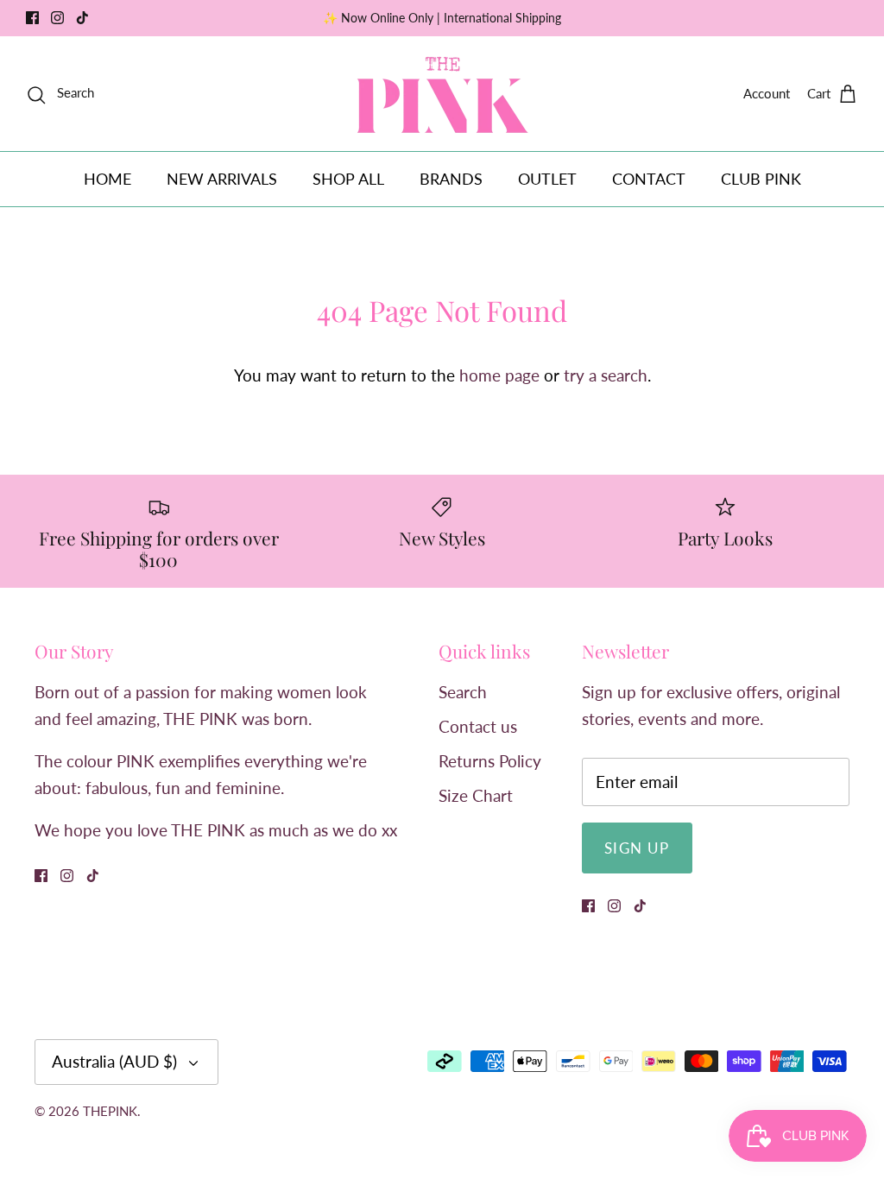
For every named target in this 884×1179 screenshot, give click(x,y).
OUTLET (547, 178)
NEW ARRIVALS (222, 178)
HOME (107, 178)
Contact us (478, 726)
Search (463, 692)
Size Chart (476, 795)
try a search (605, 375)
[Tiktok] (82, 17)
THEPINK (110, 1111)
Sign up (637, 848)
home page (499, 375)
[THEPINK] (442, 94)
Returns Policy (490, 761)
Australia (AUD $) (114, 1061)
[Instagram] (57, 17)
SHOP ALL (348, 178)
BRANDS (451, 178)
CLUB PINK (761, 178)
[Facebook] (32, 17)
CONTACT (648, 178)
